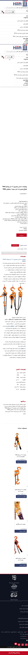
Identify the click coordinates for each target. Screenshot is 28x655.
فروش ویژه (25, 38)
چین (18, 372)
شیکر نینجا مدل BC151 (23, 30)
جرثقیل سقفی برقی (23, 627)
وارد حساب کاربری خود (10, 411)
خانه (27, 16)
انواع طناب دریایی (24, 27)
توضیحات (22, 253)
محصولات (26, 17)
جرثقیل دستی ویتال (23, 624)
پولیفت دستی (20, 249)
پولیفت (24, 263)
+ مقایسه (21, 235)
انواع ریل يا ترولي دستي (22, 21)
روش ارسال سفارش (23, 609)
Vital (18, 377)
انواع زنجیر (25, 24)
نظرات (5, 253)
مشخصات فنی (14, 253)
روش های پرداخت (24, 611)
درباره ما (26, 42)
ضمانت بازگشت (14, 592)
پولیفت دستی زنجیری (23, 621)
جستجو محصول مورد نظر (22, 7)
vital (18, 375)
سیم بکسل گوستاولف (23, 618)
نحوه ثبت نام (25, 606)
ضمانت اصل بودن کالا (14, 583)
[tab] (22, 253)
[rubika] (15, 645)
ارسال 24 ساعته (14, 599)
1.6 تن (17, 380)
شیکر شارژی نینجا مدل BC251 (21, 33)
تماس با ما (25, 43)
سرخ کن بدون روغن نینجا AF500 (20, 36)
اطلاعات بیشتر (22, 531)
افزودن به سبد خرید (21, 462)
